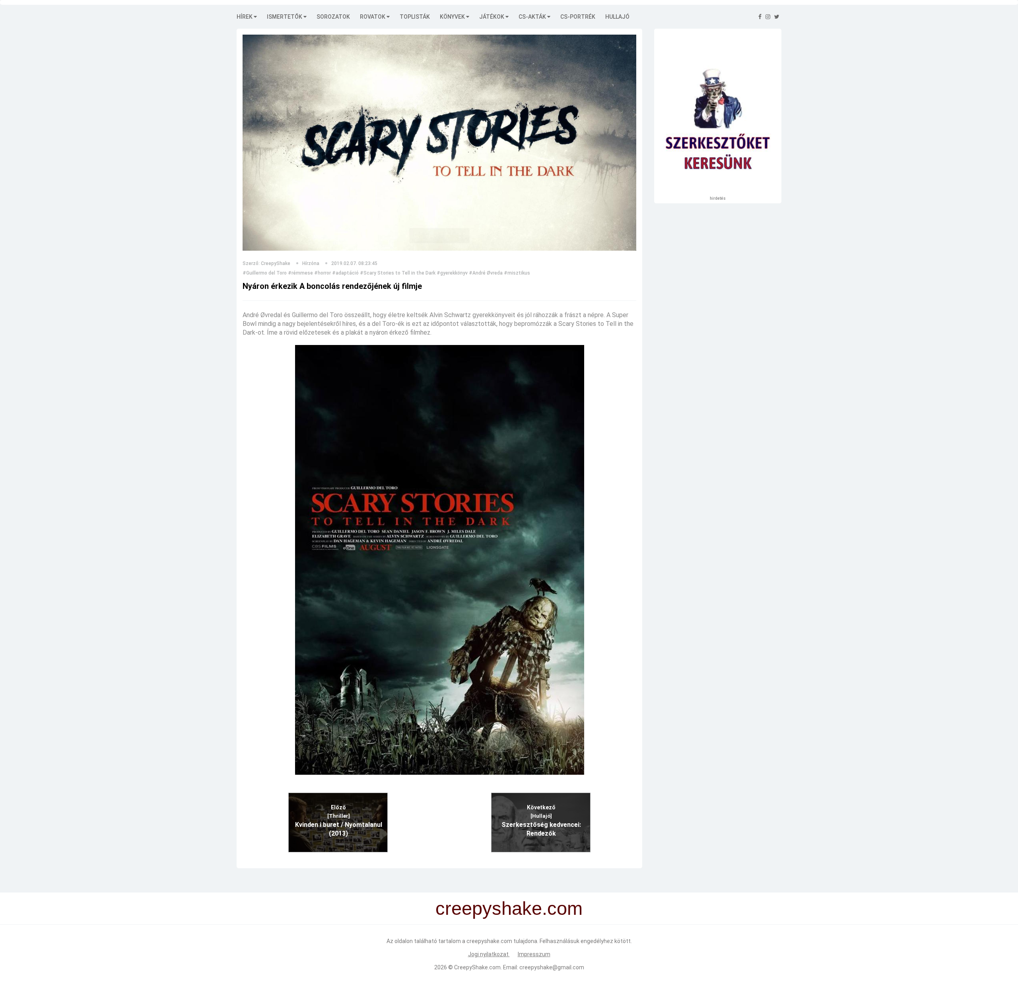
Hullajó (617, 17)
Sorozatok (333, 17)
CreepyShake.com (477, 967)
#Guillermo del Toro (265, 273)
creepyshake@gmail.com (551, 967)
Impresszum (534, 954)
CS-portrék (577, 17)
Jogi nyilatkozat (489, 954)
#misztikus (517, 273)
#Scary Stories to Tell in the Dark (397, 273)
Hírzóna (310, 263)
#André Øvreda (486, 273)
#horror (322, 273)
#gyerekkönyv (452, 273)
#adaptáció (345, 273)
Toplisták (415, 17)
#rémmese (300, 273)
